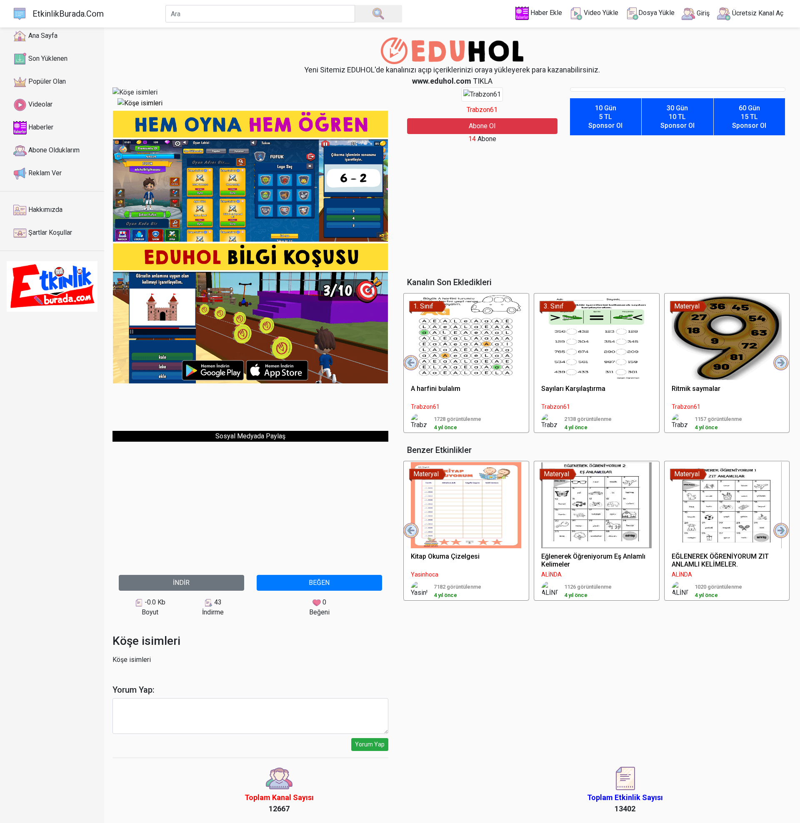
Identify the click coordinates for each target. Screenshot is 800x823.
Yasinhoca (424, 574)
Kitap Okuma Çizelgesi (445, 556)
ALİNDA (551, 574)
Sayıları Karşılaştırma (573, 389)
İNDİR (181, 583)
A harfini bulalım (435, 389)
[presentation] (411, 363)
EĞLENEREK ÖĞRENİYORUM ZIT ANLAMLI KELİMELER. (720, 560)
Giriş (702, 13)
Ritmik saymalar (696, 389)
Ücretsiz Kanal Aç (756, 13)
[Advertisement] (250, 402)
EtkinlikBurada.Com (68, 14)
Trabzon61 (482, 110)
